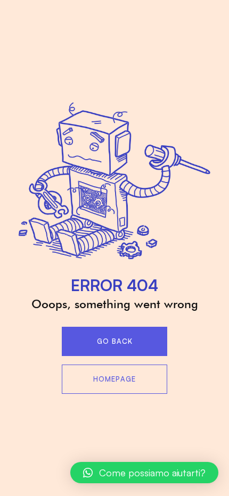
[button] (144, 472)
